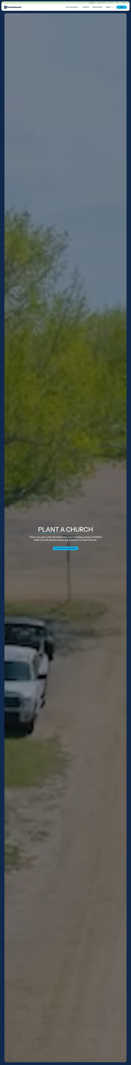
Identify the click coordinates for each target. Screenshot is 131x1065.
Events (86, 7)
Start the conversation (65, 548)
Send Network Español (102, 2)
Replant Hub (111, 2)
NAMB (117, 2)
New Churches (124, 2)
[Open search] (114, 7)
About (108, 7)
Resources (97, 7)
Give (121, 7)
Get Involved (73, 7)
